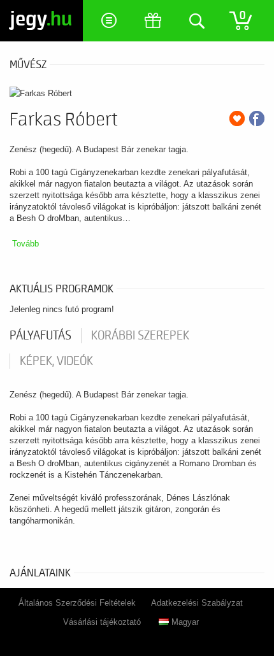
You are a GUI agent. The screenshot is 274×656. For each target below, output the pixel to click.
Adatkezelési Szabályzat (197, 603)
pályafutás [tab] (40, 336)
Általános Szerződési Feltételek (77, 603)
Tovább (25, 243)
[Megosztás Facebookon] (256, 118)
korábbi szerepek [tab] (140, 336)
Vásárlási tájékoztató (102, 622)
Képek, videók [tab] (56, 361)
